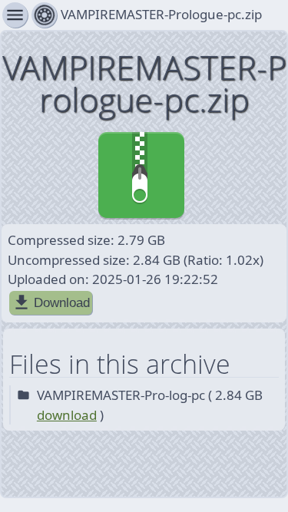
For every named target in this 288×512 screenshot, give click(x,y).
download (67, 415)
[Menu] (44, 15)
